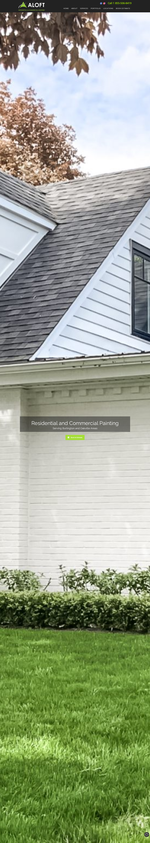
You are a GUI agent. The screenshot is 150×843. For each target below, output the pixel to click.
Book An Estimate (76, 437)
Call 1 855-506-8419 (119, 3)
